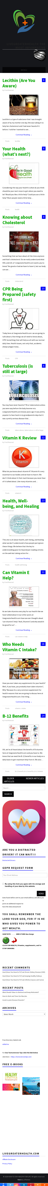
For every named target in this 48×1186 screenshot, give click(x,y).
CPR (16, 358)
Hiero (19, 1180)
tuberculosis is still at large (34, 430)
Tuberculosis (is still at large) (17, 368)
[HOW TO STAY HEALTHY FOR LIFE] (24, 21)
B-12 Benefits (15, 716)
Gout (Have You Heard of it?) (12, 972)
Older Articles (9, 780)
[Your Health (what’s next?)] (24, 172)
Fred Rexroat (9, 90)
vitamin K (18, 493)
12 (43, 437)
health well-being (21, 565)
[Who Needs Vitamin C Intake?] (24, 669)
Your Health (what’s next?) (16, 151)
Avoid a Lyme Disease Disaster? (13, 1000)
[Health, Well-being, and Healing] (24, 525)
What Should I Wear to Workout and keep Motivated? (20, 992)
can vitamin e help (21, 637)
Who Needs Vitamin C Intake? (19, 646)
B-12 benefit (19, 771)
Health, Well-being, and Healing (20, 503)
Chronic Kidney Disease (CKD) (34, 972)
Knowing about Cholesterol (17, 219)
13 (43, 500)
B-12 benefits (29, 771)
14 (43, 715)
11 (43, 572)
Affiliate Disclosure (8, 1159)
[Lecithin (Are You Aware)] (24, 105)
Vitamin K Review (19, 438)
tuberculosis (19, 430)
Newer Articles (35, 778)
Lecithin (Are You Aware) (18, 83)
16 (43, 643)
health (17, 209)
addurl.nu (5, 1044)
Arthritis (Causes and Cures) (34, 980)
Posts (7, 141)
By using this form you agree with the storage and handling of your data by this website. (25, 885)
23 (43, 288)
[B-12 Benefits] (24, 735)
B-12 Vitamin (38, 771)
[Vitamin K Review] (24, 457)
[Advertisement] (24, 1122)
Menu (24, 70)
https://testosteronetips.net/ (21, 1057)
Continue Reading (24, 134)
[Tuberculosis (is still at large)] (24, 390)
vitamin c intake (20, 708)
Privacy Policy (7, 1164)
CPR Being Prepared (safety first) (19, 294)
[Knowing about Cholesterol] (24, 242)
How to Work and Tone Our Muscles (14, 996)
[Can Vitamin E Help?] (24, 596)
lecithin (17, 141)
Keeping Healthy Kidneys (33, 976)
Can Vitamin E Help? (15, 575)
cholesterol (19, 281)
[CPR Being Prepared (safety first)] (24, 319)
